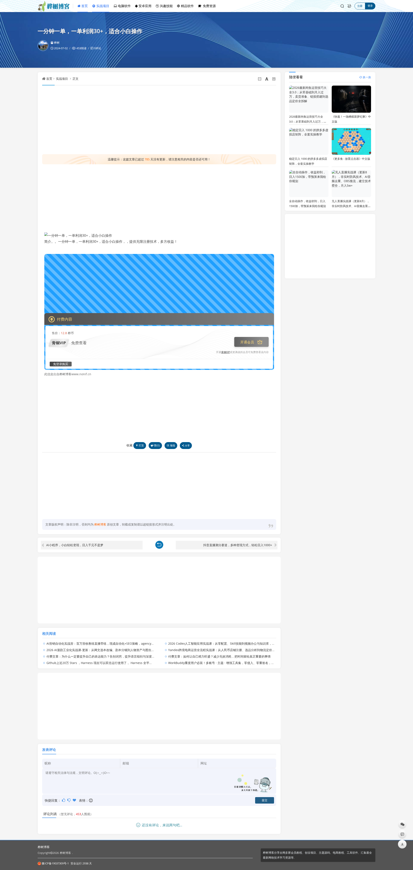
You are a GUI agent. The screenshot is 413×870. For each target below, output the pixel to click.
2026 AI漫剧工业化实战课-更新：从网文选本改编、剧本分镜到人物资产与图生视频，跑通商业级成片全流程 (118, 650)
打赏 (141, 445)
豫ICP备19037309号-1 (55, 863)
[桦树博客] (55, 6)
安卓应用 (144, 6)
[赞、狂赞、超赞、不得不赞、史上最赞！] (74, 800)
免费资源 (209, 6)
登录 (370, 6)
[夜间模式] (349, 6)
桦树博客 (44, 847)
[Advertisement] (159, 120)
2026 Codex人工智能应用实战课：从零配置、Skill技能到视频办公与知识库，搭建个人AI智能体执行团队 (238, 643)
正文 (75, 79)
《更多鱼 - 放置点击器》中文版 (351, 159)
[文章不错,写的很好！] (64, 800)
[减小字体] (260, 79)
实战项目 (102, 6)
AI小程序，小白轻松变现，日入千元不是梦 (74, 545)
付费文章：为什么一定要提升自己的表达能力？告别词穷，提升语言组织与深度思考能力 (105, 656)
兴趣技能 (166, 6)
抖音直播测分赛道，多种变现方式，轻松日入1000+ (237, 545)
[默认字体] (267, 79)
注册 (359, 6)
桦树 (57, 43)
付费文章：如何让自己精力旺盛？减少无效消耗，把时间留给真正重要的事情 (219, 656)
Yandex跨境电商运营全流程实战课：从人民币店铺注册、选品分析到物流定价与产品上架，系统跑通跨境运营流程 (244, 650)
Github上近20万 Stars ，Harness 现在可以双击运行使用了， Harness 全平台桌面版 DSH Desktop (113, 663)
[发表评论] (402, 834)
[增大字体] (274, 79)
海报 (172, 445)
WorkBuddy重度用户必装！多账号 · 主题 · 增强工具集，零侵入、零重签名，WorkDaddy (228, 663)
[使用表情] (91, 800)
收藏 (129, 445)
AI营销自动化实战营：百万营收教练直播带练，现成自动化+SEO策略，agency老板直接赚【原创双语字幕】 (118, 643)
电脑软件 (124, 6)
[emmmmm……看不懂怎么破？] (69, 800)
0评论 (97, 48)
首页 (84, 6)
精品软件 (187, 6)
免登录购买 (60, 364)
